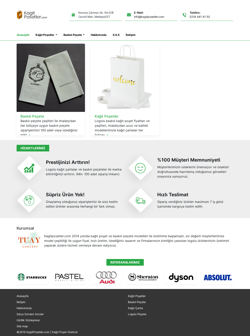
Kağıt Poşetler (45, 34)
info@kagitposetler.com (149, 16)
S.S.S (116, 34)
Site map (22, 326)
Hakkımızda (98, 34)
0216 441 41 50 (200, 16)
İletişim (131, 34)
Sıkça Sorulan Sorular (30, 314)
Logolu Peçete (137, 314)
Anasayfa (23, 34)
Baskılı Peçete (72, 34)
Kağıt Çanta (135, 308)
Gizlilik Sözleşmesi (28, 320)
